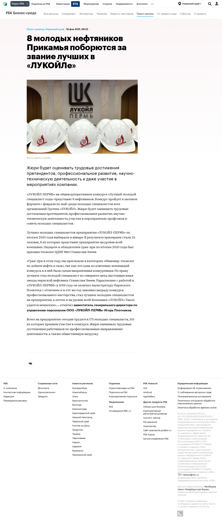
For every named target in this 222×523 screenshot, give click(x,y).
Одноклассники (46, 392)
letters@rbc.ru (191, 474)
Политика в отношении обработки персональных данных (196, 402)
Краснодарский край (83, 412)
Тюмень (76, 433)
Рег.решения (150, 421)
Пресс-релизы (145, 13)
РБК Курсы (149, 434)
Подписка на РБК (118, 392)
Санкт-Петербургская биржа (193, 489)
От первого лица (167, 13)
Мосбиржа (210, 486)
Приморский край (82, 454)
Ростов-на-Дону (81, 425)
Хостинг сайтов (151, 417)
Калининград (79, 408)
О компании (10, 387)
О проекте (200, 13)
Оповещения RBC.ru (120, 410)
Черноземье (78, 437)
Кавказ (76, 442)
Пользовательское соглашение (194, 396)
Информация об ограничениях (194, 387)
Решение (102, 13)
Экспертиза (86, 13)
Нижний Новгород (82, 417)
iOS (145, 387)
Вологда (76, 404)
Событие (185, 13)
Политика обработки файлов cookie (197, 407)
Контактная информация (16, 392)
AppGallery (149, 396)
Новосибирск (79, 392)
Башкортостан (80, 400)
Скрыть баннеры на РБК (122, 387)
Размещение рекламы (15, 400)
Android (147, 392)
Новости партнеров (121, 13)
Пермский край (54, 29)
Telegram (43, 396)
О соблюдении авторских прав (194, 392)
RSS (111, 406)
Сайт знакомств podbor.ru (157, 430)
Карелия (76, 446)
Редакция (8, 396)
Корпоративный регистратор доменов (155, 412)
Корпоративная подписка (123, 396)
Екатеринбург (79, 387)
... (152, 3)
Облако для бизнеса (154, 406)
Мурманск (77, 450)
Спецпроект (69, 13)
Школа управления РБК (156, 438)
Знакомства (149, 425)
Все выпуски (51, 13)
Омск (75, 396)
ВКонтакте (43, 387)
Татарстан (77, 429)
